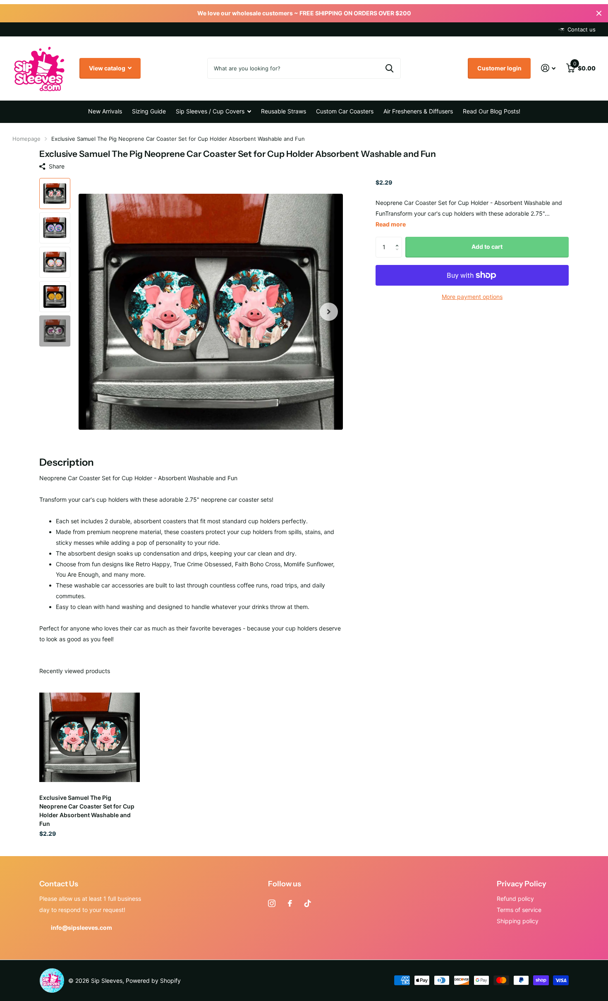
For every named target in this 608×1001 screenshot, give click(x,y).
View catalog (108, 68)
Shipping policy (518, 920)
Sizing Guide (149, 111)
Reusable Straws (283, 111)
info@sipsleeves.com (81, 927)
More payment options (472, 296)
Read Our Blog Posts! (491, 111)
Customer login (499, 68)
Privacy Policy (521, 883)
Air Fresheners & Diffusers (418, 111)
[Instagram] (271, 903)
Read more (391, 224)
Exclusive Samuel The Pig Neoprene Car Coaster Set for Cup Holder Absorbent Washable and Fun (86, 810)
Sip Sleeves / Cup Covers (210, 111)
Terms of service (519, 909)
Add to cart (487, 246)
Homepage (26, 138)
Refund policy (515, 898)
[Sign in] (548, 68)
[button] (329, 312)
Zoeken (389, 68)
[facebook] (290, 903)
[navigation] (54, 193)
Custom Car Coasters (344, 111)
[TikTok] (307, 903)
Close (599, 13)
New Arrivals (105, 111)
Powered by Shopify (153, 980)
